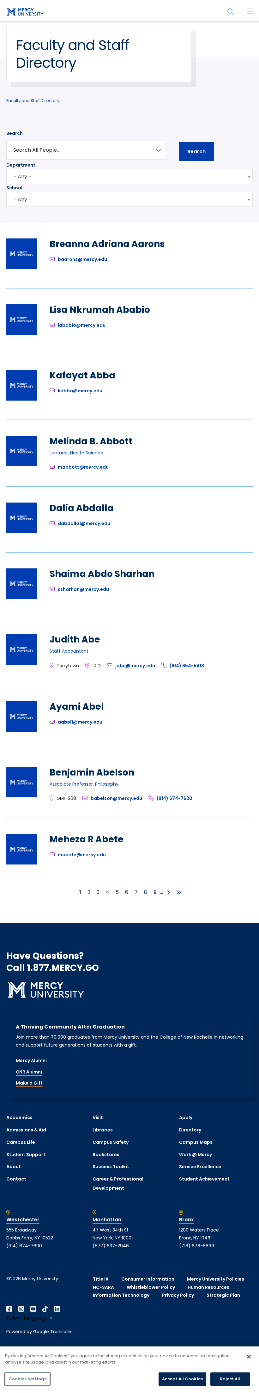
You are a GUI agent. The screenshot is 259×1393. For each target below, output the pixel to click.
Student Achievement (204, 1179)
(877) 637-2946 (111, 1246)
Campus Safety (111, 1142)
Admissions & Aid (26, 1130)
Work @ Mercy (195, 1154)
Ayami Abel (77, 706)
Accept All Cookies (182, 1379)
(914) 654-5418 (187, 665)
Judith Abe (75, 639)
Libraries (103, 1130)
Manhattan (107, 1220)
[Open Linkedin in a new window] (57, 1309)
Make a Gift (29, 1083)
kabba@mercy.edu (80, 391)
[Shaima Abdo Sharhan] (21, 597)
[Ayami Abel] (21, 730)
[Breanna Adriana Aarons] (21, 267)
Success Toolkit (111, 1166)
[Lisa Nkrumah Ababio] (21, 333)
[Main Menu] (249, 11)
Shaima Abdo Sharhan (102, 574)
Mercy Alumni (31, 1060)
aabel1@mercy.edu (80, 722)
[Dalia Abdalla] (21, 531)
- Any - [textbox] (22, 176)
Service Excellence (200, 1166)
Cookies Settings (27, 1379)
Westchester (22, 1220)
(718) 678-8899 (196, 1246)
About (13, 1166)
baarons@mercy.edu (82, 259)
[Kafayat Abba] (21, 398)
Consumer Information (147, 1279)
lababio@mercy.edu (81, 325)
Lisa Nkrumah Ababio (100, 310)
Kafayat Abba (82, 375)
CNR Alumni (29, 1072)
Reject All (230, 1379)
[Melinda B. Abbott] (21, 464)
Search (14, 133)
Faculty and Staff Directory (32, 101)
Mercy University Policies (215, 1279)
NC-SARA (103, 1287)
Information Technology (121, 1295)
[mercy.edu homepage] (25, 12)
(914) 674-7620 (174, 798)
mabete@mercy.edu (82, 855)
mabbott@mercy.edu (83, 467)
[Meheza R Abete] (21, 862)
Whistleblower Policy (151, 1287)
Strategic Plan (223, 1295)
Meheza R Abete (86, 839)
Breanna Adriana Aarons (107, 244)
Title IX (101, 1279)
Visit (98, 1117)
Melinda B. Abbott (91, 441)
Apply (185, 1117)
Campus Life (20, 1142)
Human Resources (208, 1287)
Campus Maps (196, 1142)
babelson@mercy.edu (116, 798)
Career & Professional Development (118, 1183)
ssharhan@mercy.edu (83, 589)
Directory (190, 1130)
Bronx (186, 1220)
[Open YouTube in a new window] (33, 1309)
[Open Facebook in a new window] (9, 1309)
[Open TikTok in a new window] (45, 1309)
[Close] (249, 1357)
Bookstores (106, 1154)
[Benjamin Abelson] (21, 795)
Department (20, 165)
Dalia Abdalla (82, 508)
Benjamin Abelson (92, 772)
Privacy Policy (178, 1295)
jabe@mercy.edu (135, 665)
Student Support (25, 1154)
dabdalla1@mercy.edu (84, 523)
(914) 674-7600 (24, 1246)
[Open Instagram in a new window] (21, 1309)
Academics (19, 1117)
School (14, 188)
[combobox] (129, 176)
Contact (16, 1179)
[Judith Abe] (21, 663)
